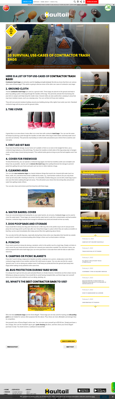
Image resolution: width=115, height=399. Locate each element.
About (47, 2)
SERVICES (36, 2)
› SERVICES (15, 389)
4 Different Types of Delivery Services (94, 271)
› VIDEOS (7, 392)
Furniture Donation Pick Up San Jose (94, 85)
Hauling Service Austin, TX (91, 132)
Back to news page (68, 341)
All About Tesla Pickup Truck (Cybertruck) (91, 226)
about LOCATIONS (82, 4)
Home (42, 2)
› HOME (6, 389)
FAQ (56, 2)
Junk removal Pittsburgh (90, 302)
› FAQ (5, 394)
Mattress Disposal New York (91, 155)
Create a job (27, 1)
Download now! (92, 1)
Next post (70, 347)
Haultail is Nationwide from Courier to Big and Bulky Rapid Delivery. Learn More (57, 4)
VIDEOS (52, 2)
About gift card (31, 394)
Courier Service (17, 392)
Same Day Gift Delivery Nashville (93, 178)
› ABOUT (28, 389)
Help (113, 387)
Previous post (12, 347)
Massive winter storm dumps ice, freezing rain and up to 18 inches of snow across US (94, 282)
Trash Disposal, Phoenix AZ (91, 108)
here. (93, 396)
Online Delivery (17, 394)
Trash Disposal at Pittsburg (91, 202)
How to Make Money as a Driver (92, 293)
